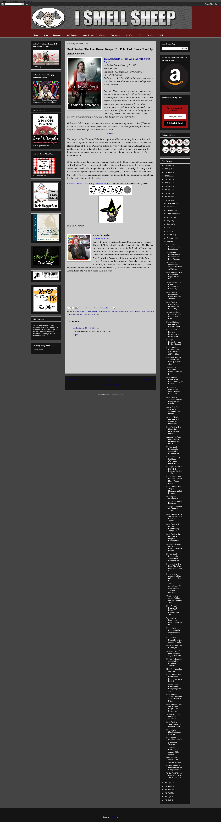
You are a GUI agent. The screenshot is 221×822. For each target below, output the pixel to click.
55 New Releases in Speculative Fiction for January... (174, 662)
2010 (167, 800)
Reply (75, 334)
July (169, 221)
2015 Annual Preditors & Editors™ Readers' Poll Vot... (172, 610)
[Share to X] (73, 308)
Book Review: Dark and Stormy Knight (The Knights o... (174, 707)
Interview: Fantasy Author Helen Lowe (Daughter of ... (173, 360)
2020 (167, 186)
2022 (167, 179)
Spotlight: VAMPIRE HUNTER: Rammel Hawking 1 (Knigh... (174, 470)
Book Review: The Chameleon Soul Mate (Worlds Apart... (174, 480)
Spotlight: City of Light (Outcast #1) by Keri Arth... (174, 653)
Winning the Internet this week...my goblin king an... (174, 500)
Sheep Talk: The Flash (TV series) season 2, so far (174, 640)
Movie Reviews (88, 35)
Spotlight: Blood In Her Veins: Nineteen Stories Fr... (174, 370)
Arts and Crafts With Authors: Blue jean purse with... (173, 688)
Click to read (38, 350)
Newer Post (71, 379)
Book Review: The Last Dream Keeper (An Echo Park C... (174, 678)
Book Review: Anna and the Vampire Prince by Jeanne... (174, 517)
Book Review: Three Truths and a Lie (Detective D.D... (174, 697)
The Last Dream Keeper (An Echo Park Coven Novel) (127, 60)
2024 (167, 172)
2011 (167, 797)
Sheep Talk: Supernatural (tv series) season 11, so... (173, 631)
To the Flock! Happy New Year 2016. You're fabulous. (174, 775)
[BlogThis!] (71, 308)
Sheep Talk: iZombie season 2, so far (173, 732)
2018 (167, 193)
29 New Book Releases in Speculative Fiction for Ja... (173, 557)
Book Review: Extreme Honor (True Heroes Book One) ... (173, 305)
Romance (130, 311)
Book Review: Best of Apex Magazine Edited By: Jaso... (174, 490)
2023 (167, 176)
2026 (167, 165)
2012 (167, 793)
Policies (161, 35)
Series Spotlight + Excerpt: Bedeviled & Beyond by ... (173, 285)
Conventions (115, 35)
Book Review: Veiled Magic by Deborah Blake (173, 724)
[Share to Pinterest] (78, 308)
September (171, 214)
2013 (167, 790)
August (170, 217)
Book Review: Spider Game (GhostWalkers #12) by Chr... (173, 351)
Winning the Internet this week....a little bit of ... (174, 621)
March (170, 235)
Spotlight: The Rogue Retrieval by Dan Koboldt (173, 342)
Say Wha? (129, 35)
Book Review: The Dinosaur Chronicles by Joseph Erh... (173, 527)
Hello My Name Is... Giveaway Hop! (174, 670)
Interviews (57, 35)
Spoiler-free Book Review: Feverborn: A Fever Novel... (173, 333)
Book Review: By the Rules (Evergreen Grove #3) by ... (173, 460)
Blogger (114, 817)
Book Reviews (72, 35)
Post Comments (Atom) (115, 394)
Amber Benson (82, 311)
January (170, 242)
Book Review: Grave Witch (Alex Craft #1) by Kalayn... (174, 380)
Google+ (30, 1)
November (171, 207)
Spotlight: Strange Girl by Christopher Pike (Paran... (174, 547)
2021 (167, 183)
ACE (74, 311)
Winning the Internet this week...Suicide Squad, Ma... (173, 390)
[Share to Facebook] (75, 308)
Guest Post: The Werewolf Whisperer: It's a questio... (173, 410)
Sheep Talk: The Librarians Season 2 (173, 716)
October (170, 210)
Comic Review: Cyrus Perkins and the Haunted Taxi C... (174, 599)
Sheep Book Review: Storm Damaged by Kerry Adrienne (173, 255)
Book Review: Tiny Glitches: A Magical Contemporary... (173, 537)
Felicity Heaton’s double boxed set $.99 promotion (174, 767)
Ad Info (150, 35)
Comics (102, 35)
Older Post (149, 379)
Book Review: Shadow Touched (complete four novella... (174, 400)
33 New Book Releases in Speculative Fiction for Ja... (173, 450)
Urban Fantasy (88, 314)
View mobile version (110, 384)
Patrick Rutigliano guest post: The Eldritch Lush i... (173, 324)
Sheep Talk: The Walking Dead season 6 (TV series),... (173, 751)
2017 (167, 197)
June (169, 224)
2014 (167, 786)
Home (36, 35)
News (46, 35)
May (169, 228)
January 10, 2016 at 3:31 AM (89, 328)
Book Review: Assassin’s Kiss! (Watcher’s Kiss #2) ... (173, 577)
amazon (110, 132)
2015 (167, 783)
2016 (167, 200)
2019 (167, 190)
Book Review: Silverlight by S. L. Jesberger (173, 247)
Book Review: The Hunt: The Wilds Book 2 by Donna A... (174, 567)
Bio (140, 35)
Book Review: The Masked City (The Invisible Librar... (173, 430)
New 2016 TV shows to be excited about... (173, 760)
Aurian (76, 328)
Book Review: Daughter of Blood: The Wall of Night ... (173, 295)
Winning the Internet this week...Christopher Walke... (174, 265)
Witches (96, 314)
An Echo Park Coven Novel (97, 311)
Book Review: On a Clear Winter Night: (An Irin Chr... (174, 275)
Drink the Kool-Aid (175, 123)
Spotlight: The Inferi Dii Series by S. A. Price (174, 509)
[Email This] (68, 308)
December (171, 203)
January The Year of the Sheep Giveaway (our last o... (173, 440)
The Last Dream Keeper (142, 311)
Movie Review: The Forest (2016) (174, 647)
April (169, 231)
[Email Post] (113, 308)
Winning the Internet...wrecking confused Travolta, (174, 741)
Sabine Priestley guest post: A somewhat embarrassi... (172, 420)
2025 (167, 169)
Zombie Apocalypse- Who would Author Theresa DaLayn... (174, 588)
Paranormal (122, 311)
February (171, 238)
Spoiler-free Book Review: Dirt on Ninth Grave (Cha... (173, 315)
